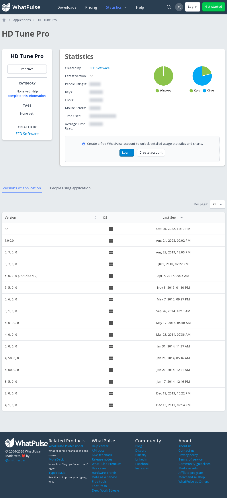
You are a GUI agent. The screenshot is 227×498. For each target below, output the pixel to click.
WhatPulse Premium (106, 464)
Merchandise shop (191, 477)
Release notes (102, 459)
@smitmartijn (15, 460)
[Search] (169, 7)
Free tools (99, 481)
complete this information (27, 96)
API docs (98, 450)
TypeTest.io (57, 473)
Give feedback (102, 455)
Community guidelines (194, 464)
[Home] (4, 20)
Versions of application (22, 188)
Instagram (142, 468)
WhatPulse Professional (66, 446)
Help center (100, 446)
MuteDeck (56, 459)
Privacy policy (188, 455)
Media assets (188, 468)
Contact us (186, 450)
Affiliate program (190, 473)
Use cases (99, 468)
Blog (138, 446)
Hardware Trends (104, 473)
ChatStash (99, 486)
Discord (140, 450)
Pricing (91, 7)
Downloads (66, 7)
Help (140, 7)
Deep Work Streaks (106, 490)
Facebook (142, 464)
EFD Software (27, 133)
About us (185, 446)
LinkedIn (141, 459)
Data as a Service (104, 477)
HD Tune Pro (47, 20)
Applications (22, 20)
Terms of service (190, 459)
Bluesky (140, 455)
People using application (70, 188)
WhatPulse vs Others (193, 481)
